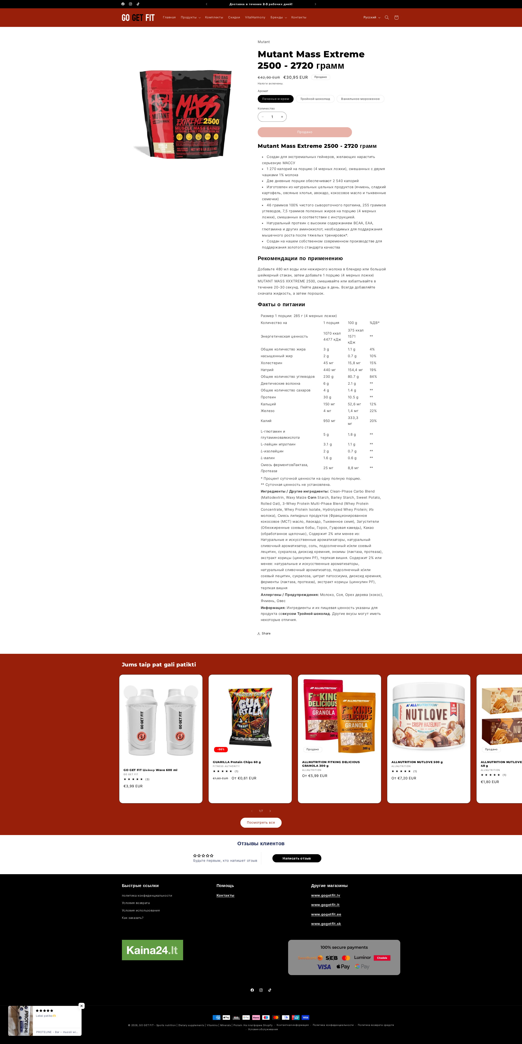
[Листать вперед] (270, 811)
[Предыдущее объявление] (206, 4)
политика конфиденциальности (147, 895)
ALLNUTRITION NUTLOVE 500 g (417, 762)
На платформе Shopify (258, 1025)
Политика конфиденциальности (333, 1025)
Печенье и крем (278, 100)
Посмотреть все (261, 822)
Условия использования (141, 910)
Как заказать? (133, 918)
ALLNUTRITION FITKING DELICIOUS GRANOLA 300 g (331, 764)
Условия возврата (136, 903)
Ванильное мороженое (362, 100)
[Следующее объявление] (315, 4)
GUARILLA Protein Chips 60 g (237, 762)
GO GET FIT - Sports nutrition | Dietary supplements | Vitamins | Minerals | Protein (190, 1025)
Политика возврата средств (376, 1025)
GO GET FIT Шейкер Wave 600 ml (150, 770)
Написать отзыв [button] (297, 858)
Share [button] (266, 633)
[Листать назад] (251, 811)
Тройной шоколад (317, 100)
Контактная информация (293, 1025)
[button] (190, 17)
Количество (266, 108)
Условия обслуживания (263, 1029)
